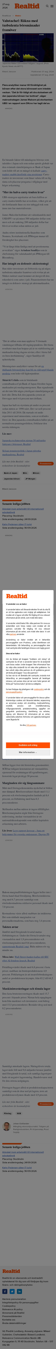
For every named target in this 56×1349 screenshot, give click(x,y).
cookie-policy (39, 689)
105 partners (31, 725)
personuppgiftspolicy (14, 692)
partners (13, 634)
